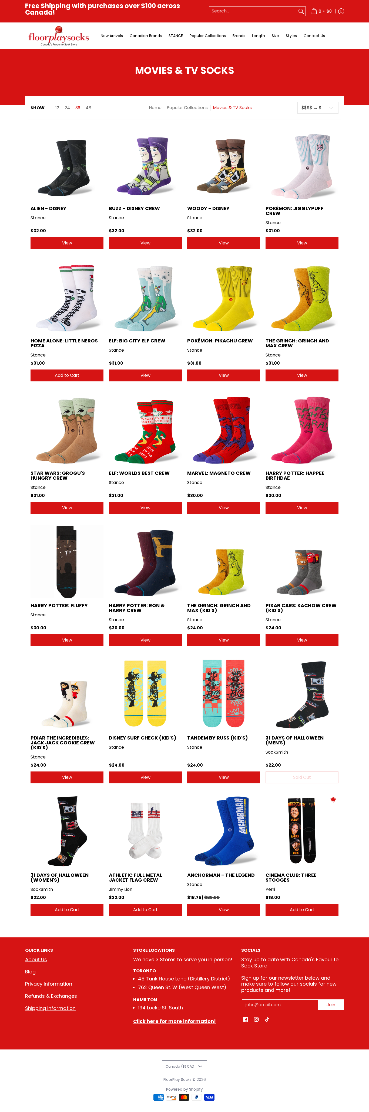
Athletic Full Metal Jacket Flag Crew (135, 877)
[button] (245, 1020)
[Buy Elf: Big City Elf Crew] (145, 296)
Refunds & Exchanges (51, 996)
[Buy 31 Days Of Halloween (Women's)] (67, 830)
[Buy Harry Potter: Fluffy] (67, 561)
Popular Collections (187, 107)
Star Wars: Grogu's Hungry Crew (58, 475)
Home (155, 107)
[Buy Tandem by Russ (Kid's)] (223, 693)
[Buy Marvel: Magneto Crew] (223, 428)
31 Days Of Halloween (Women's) (60, 877)
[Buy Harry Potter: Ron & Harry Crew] (145, 561)
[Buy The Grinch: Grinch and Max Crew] (302, 296)
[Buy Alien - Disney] (67, 164)
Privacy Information (48, 983)
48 (88, 108)
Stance (38, 218)
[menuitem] (321, 11)
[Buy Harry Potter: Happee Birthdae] (302, 428)
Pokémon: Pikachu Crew (220, 340)
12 (57, 108)
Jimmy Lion (120, 889)
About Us (36, 959)
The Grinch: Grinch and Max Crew (297, 343)
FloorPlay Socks (177, 1079)
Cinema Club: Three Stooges (291, 877)
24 (67, 108)
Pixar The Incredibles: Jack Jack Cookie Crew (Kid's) (63, 742)
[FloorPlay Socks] (59, 35)
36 (77, 108)
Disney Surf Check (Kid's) (142, 737)
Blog (30, 971)
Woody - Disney (208, 208)
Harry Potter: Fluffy (59, 605)
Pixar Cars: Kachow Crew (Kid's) (301, 608)
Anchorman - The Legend (221, 875)
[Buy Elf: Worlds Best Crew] (145, 428)
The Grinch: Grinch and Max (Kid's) (219, 608)
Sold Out (302, 777)
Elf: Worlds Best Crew (139, 473)
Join (331, 1005)
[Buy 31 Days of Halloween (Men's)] (302, 693)
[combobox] (253, 11)
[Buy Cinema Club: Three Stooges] (302, 830)
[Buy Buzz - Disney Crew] (145, 164)
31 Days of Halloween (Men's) (295, 740)
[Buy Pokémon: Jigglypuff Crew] (302, 164)
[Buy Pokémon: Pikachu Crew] (223, 296)
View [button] (67, 243)
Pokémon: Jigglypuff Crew (294, 211)
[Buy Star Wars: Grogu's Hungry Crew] (67, 428)
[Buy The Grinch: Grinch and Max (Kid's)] (223, 561)
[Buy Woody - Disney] (223, 164)
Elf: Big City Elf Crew (137, 340)
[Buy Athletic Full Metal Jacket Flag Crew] (145, 830)
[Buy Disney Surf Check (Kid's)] (145, 693)
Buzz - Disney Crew (134, 208)
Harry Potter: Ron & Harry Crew (137, 608)
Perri (270, 889)
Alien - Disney (48, 208)
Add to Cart (67, 375)
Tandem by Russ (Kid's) (217, 737)
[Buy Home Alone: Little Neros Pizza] (67, 296)
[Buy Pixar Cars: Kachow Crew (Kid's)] (302, 561)
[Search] (301, 11)
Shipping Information (50, 1008)
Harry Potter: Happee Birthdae (295, 475)
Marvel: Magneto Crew (219, 473)
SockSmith (277, 752)
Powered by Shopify (184, 1089)
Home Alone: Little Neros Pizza (64, 343)
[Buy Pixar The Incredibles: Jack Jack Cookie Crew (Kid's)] (67, 693)
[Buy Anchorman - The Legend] (223, 830)
